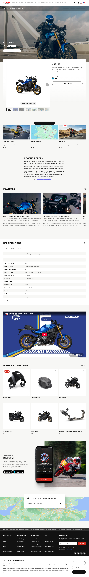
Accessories (66, 8)
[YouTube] (75, 553)
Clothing (72, 8)
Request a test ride (80, 8)
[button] (9, 109)
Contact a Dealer (36, 141)
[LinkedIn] (84, 553)
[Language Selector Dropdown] (84, 2)
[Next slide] (84, 189)
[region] (44, 566)
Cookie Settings (79, 563)
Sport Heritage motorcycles (44, 179)
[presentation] (44, 334)
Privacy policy (69, 549)
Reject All (79, 567)
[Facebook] (78, 553)
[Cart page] (78, 3)
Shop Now (63, 2)
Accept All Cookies (79, 572)
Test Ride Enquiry (8, 141)
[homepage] (6, 3)
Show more (6, 573)
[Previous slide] (81, 189)
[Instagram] (81, 553)
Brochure (62, 141)
